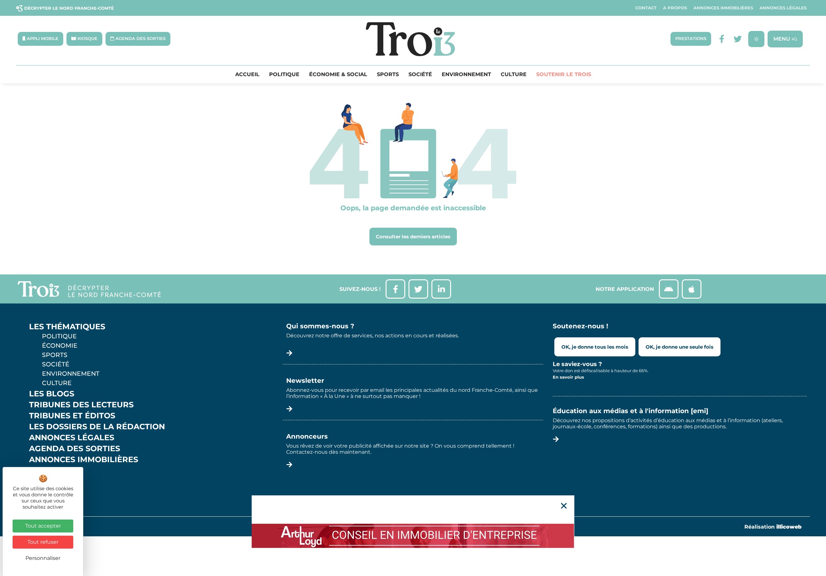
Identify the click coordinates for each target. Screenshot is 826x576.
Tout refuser (42, 542)
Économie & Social (338, 74)
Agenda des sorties (74, 448)
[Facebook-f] (721, 39)
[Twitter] (737, 39)
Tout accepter (43, 526)
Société (420, 74)
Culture (514, 74)
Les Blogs (51, 394)
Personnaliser (42, 558)
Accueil (247, 74)
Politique (284, 74)
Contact (646, 8)
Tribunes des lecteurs (81, 405)
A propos (675, 8)
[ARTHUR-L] (413, 535)
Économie (59, 345)
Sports (388, 74)
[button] (564, 506)
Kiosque (47, 470)
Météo (43, 481)
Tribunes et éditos (72, 416)
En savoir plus (568, 377)
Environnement (466, 74)
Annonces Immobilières (723, 8)
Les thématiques (67, 327)
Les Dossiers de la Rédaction (97, 427)
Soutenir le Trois (563, 74)
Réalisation (772, 527)
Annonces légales (783, 8)
